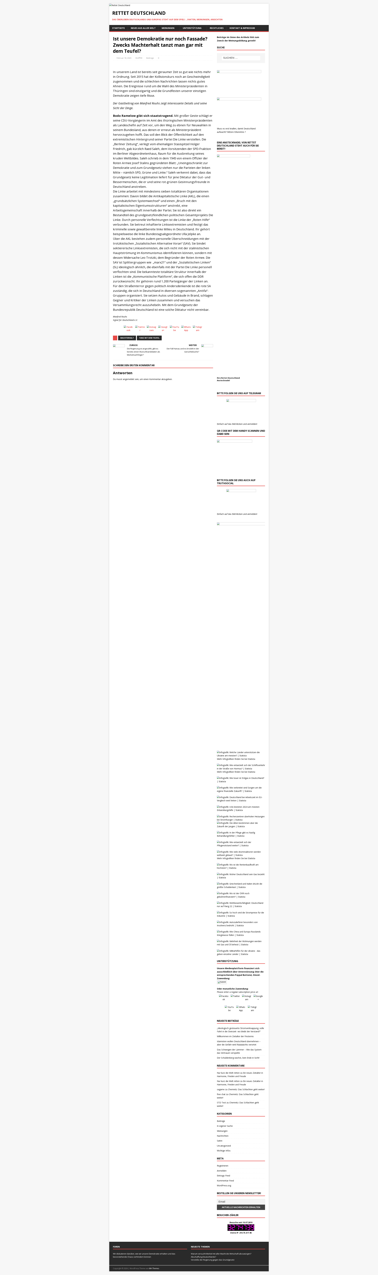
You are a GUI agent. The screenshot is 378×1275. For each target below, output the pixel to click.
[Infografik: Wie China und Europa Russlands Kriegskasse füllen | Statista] (241, 935)
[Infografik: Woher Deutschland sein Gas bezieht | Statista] (241, 877)
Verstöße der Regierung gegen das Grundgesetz (212, 1259)
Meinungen (168, 28)
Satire (219, 1140)
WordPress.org (224, 1185)
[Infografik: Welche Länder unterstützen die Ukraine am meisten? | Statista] (241, 755)
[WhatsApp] (186, 330)
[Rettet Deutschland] (119, 5)
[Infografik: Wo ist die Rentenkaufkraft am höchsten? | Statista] (241, 868)
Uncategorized (224, 1145)
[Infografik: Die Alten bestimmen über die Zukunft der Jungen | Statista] (241, 826)
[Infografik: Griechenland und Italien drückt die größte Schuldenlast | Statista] (241, 887)
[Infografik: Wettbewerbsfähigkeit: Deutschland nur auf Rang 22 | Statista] (241, 906)
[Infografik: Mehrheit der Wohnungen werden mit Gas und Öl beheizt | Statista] (241, 944)
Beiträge (150, 58)
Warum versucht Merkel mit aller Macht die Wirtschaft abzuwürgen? (221, 1253)
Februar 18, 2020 (124, 58)
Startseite (118, 28)
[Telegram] (197, 330)
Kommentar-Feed (225, 1180)
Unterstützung (192, 28)
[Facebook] (128, 330)
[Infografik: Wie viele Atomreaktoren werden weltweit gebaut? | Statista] (241, 855)
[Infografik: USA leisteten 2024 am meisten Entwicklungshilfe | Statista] (241, 810)
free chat (221, 1094)
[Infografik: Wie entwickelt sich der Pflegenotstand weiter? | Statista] (241, 845)
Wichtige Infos (223, 1150)
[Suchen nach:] (241, 58)
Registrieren (222, 1165)
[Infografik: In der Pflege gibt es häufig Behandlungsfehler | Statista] (241, 835)
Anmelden (222, 1170)
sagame (221, 1089)
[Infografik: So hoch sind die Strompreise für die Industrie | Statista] (241, 915)
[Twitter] (140, 330)
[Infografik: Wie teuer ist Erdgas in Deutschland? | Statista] (241, 781)
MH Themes (154, 1268)
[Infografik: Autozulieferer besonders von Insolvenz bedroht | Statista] (241, 925)
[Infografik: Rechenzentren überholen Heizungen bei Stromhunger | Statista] (241, 819)
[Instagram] (151, 330)
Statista (251, 759)
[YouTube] (174, 330)
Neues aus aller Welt (143, 28)
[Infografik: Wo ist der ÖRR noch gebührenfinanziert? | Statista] (241, 896)
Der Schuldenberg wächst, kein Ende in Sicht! (238, 1057)
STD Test (221, 1102)
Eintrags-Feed (223, 1175)
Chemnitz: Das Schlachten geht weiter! (246, 1089)
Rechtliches (217, 28)
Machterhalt (127, 338)
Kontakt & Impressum (242, 28)
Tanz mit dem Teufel (149, 338)
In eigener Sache (225, 1125)
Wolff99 (138, 58)
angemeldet (128, 379)
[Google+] (163, 330)
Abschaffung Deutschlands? (203, 1256)
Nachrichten (222, 1135)
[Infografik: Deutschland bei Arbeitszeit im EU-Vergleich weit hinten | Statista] (241, 800)
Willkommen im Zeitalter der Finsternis (235, 1036)
